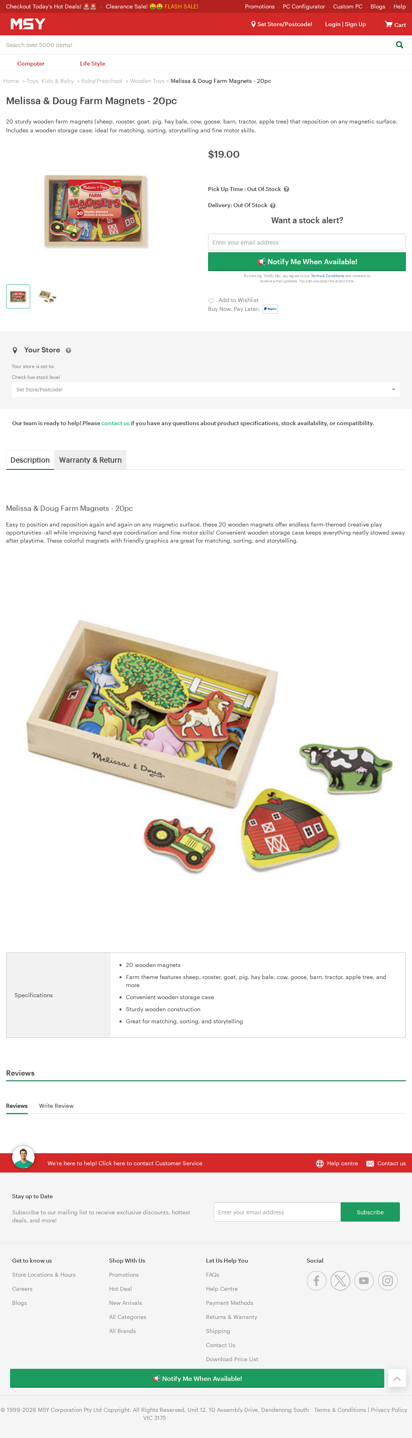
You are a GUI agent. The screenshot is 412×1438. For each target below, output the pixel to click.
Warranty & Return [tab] (90, 459)
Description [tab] (30, 459)
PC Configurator (304, 6)
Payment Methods (229, 1302)
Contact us (391, 1163)
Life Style (92, 63)
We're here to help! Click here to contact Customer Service (124, 1163)
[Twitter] (342, 1288)
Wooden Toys (147, 80)
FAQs (212, 1274)
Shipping (218, 1330)
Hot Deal (120, 1288)
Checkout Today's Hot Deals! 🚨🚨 (52, 6)
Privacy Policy (389, 1409)
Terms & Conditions (327, 276)
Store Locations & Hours (44, 1274)
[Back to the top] (397, 1378)
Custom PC (348, 6)
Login (333, 24)
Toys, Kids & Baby (50, 80)
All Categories (127, 1316)
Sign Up (355, 24)
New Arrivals (125, 1302)
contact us (115, 423)
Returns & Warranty (231, 1316)
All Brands (122, 1330)
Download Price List (232, 1359)
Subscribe (370, 1212)
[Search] (399, 45)
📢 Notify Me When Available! (307, 261)
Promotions (260, 6)
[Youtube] (366, 1288)
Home (11, 80)
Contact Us (220, 1344)
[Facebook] (318, 1288)
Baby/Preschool (101, 80)
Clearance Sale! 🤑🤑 (134, 6)
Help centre (342, 1163)
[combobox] (206, 44)
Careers (22, 1288)
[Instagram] (389, 1288)
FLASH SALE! (181, 6)
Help (399, 6)
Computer (31, 63)
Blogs (378, 6)
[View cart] (389, 24)
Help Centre (222, 1288)
